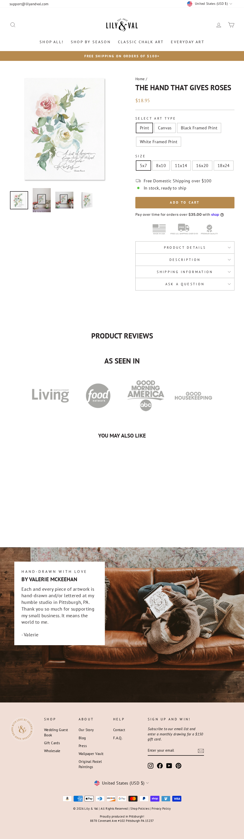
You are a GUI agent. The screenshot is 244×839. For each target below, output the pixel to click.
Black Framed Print (199, 128)
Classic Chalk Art (141, 41)
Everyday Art (187, 41)
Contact (119, 729)
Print (144, 128)
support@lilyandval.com (29, 3)
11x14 (181, 165)
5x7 (143, 165)
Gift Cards (52, 742)
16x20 (202, 165)
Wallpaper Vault (91, 753)
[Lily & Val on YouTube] (169, 766)
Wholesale (52, 750)
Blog (82, 737)
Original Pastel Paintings (90, 764)
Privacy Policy (161, 808)
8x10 (161, 165)
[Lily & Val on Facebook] (160, 766)
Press (83, 745)
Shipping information (185, 271)
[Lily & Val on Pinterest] (178, 766)
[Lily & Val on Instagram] (150, 766)
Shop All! (52, 41)
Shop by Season (91, 41)
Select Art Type (155, 118)
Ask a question (184, 284)
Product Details (185, 247)
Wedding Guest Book (56, 732)
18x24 (224, 165)
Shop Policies (139, 808)
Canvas (165, 128)
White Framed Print (158, 141)
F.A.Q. (117, 737)
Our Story (86, 729)
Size (140, 156)
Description (185, 259)
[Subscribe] (201, 750)
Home (140, 78)
